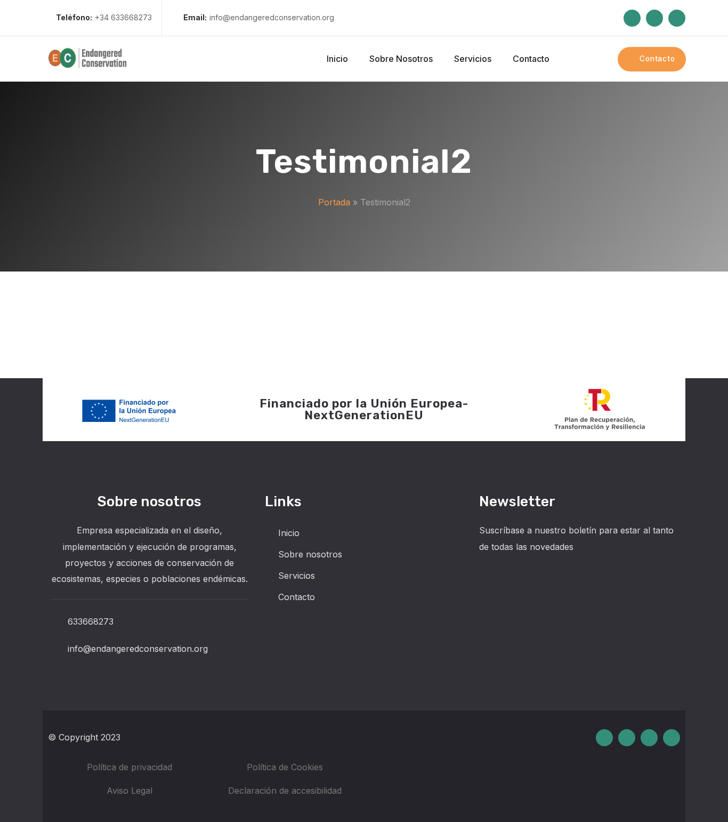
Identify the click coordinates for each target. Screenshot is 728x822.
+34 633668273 (104, 17)
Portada (334, 202)
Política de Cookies (285, 767)
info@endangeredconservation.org (258, 17)
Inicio (289, 533)
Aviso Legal (129, 790)
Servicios (296, 575)
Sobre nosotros (310, 554)
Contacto (296, 597)
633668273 (91, 621)
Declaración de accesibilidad (285, 790)
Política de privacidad (129, 767)
